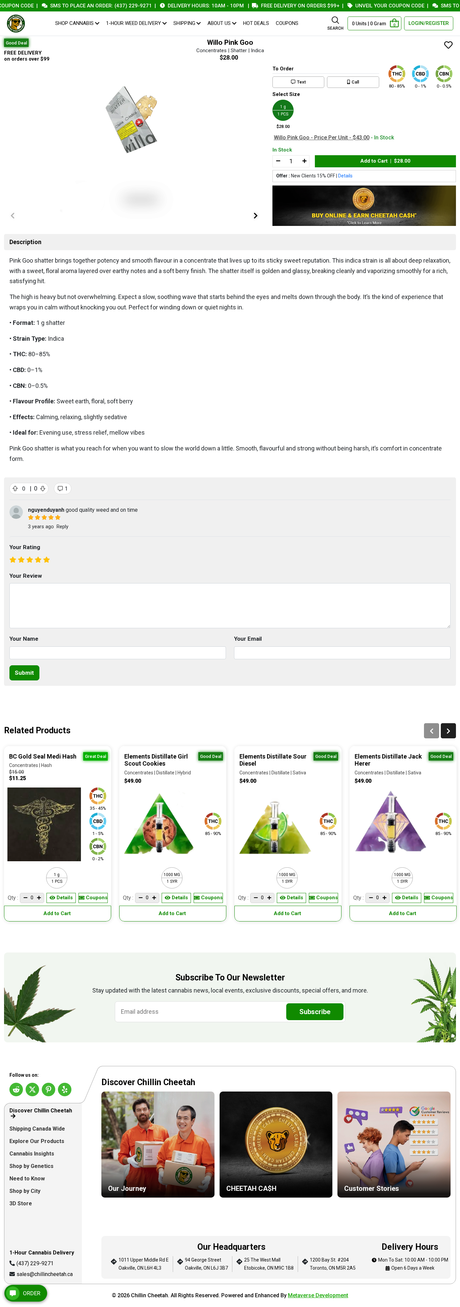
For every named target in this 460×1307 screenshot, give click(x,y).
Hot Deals (256, 23)
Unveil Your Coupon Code (370, 6)
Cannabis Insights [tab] (32, 1153)
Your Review (25, 575)
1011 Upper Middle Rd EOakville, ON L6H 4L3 (144, 1264)
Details (345, 175)
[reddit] (16, 1089)
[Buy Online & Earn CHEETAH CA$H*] (364, 206)
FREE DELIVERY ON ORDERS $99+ (281, 6)
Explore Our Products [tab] (37, 1141)
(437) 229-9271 (35, 1263)
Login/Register (428, 23)
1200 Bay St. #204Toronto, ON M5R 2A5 (333, 1264)
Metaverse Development (318, 1295)
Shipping (184, 23)
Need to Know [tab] (27, 1178)
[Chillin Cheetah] (16, 23)
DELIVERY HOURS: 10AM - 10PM (187, 6)
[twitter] (32, 1089)
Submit (24, 672)
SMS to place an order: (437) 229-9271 (82, 6)
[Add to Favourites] (448, 45)
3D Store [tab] (21, 1203)
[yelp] (64, 1089)
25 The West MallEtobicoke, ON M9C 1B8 (269, 1264)
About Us (219, 23)
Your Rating (24, 547)
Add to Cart (57, 913)
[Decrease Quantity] (277, 161)
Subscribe (314, 1012)
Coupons (287, 23)
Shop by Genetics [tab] (32, 1166)
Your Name (23, 638)
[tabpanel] (276, 1178)
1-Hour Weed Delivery (133, 23)
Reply (62, 527)
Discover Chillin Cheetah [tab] (40, 1110)
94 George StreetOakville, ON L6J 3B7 (206, 1264)
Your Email (248, 638)
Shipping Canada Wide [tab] (37, 1129)
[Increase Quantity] (304, 161)
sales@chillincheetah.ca (45, 1274)
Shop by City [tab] (25, 1191)
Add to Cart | (385, 161)
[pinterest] (48, 1089)
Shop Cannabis (74, 23)
